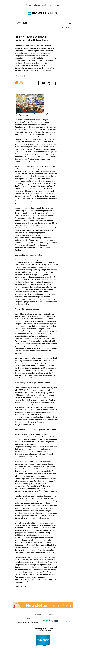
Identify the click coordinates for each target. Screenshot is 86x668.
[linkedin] (54, 83)
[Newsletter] (43, 605)
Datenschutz (37, 614)
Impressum (49, 614)
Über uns (28, 5)
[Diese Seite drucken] (21, 83)
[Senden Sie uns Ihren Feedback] (16, 83)
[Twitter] (44, 83)
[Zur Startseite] (43, 13)
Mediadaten (46, 5)
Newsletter (57, 5)
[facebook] (39, 83)
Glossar (37, 5)
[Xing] (49, 83)
